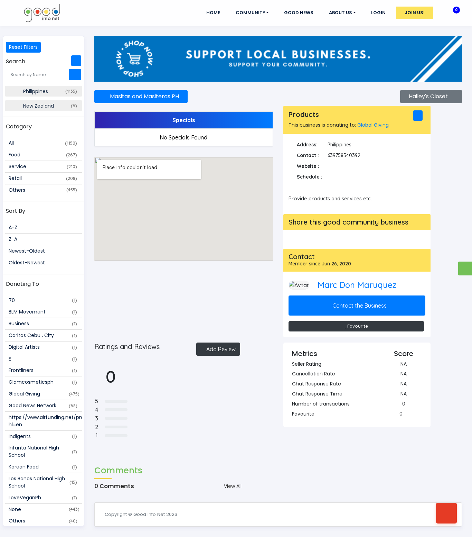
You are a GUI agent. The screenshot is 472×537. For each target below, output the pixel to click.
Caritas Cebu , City (43, 335)
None (44, 509)
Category (19, 126)
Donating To (22, 284)
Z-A (13, 239)
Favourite (357, 326)
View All (233, 486)
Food (43, 154)
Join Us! (415, 12)
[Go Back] (446, 513)
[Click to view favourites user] (406, 413)
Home (213, 12)
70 (43, 300)
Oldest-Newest (27, 262)
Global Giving (44, 393)
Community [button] (250, 12)
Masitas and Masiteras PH (143, 96)
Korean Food (43, 466)
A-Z (13, 227)
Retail (43, 178)
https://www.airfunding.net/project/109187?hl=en (45, 421)
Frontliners (43, 370)
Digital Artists (43, 347)
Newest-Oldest (27, 250)
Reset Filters (23, 47)
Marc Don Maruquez (357, 285)
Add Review (220, 349)
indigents (43, 436)
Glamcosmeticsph (43, 382)
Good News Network (43, 405)
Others (43, 189)
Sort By (15, 211)
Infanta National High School (43, 451)
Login (378, 12)
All (43, 142)
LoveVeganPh (43, 497)
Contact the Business (359, 305)
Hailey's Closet (429, 96)
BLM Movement (43, 311)
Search (15, 61)
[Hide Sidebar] (76, 60)
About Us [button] (340, 12)
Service (43, 166)
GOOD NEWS (298, 12)
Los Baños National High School (43, 482)
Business (43, 323)
